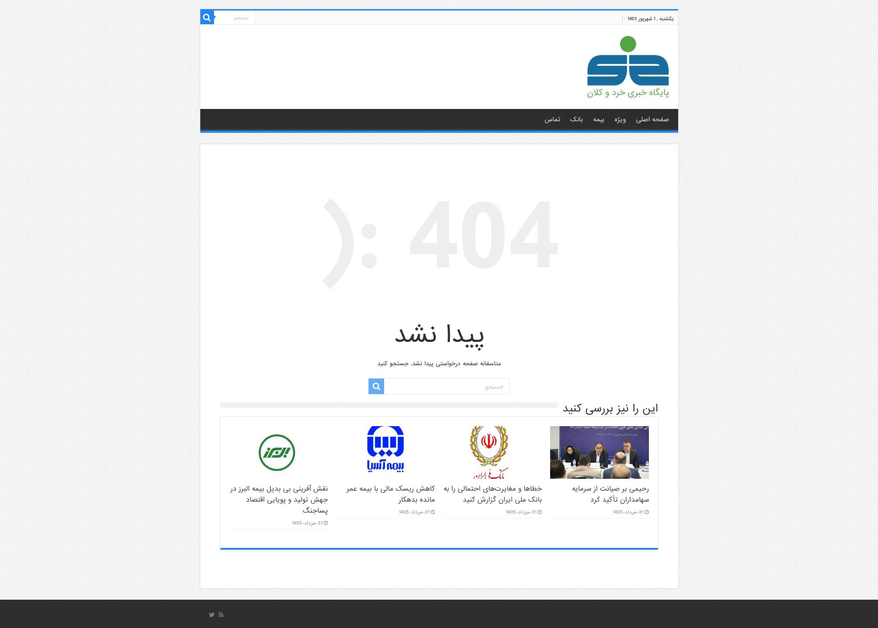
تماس (552, 119)
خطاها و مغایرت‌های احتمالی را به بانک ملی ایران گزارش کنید (493, 494)
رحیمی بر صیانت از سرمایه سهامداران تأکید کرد (610, 494)
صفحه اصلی (652, 119)
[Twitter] (212, 614)
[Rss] (221, 614)
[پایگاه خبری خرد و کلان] (627, 65)
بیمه (599, 119)
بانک (576, 119)
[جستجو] (207, 17)
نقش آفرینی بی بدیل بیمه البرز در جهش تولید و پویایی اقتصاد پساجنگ (279, 499)
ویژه (620, 119)
